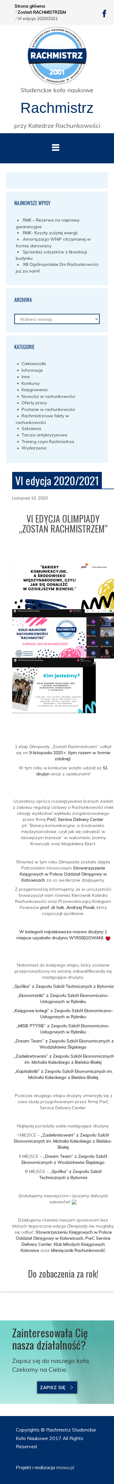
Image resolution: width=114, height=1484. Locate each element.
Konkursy (31, 383)
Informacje (32, 370)
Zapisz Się (52, 1387)
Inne (26, 376)
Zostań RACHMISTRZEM (42, 12)
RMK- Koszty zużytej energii (50, 232)
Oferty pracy (34, 402)
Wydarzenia (34, 448)
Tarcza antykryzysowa (44, 435)
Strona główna (30, 6)
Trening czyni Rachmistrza (48, 441)
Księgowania (34, 389)
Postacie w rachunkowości (48, 409)
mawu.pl (64, 1467)
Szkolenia (31, 428)
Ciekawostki (34, 363)
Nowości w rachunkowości (48, 396)
